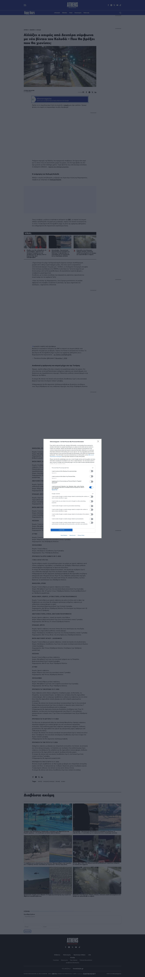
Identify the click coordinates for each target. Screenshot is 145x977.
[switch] (91, 471)
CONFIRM (61, 530)
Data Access (72, 535)
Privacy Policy (81, 535)
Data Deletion (64, 535)
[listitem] (72, 468)
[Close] (98, 441)
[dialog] (72, 488)
